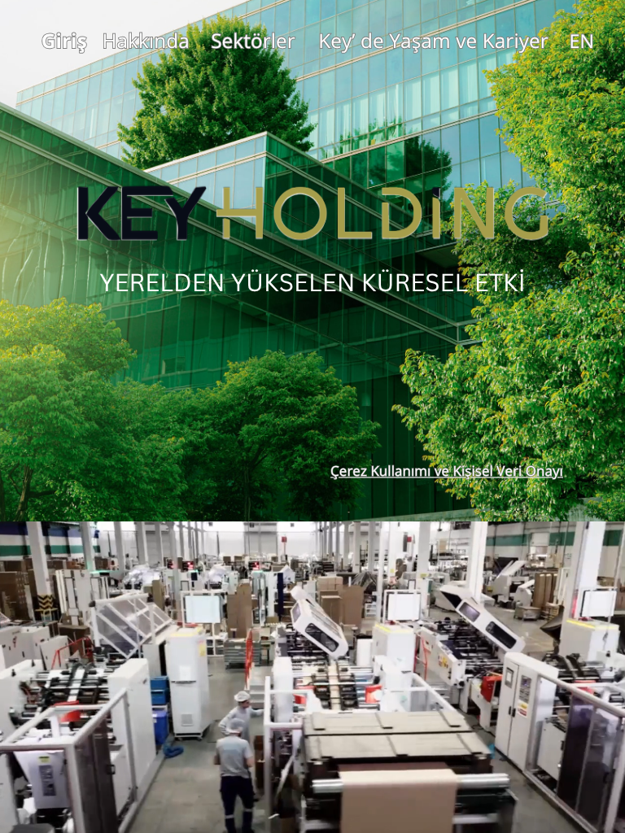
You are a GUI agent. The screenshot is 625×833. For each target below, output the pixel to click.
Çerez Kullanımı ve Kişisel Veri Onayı (446, 472)
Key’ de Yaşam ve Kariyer (433, 40)
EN (581, 41)
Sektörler (253, 40)
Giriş (64, 40)
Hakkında (145, 40)
